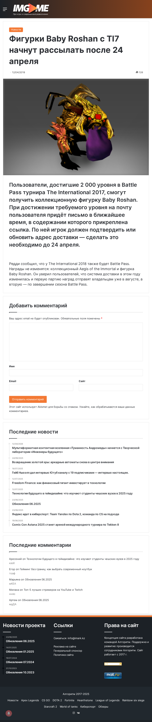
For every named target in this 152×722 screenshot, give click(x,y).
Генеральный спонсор (68, 650)
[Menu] (5, 10)
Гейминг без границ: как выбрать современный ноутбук (56, 569)
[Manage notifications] (9, 713)
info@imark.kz (76, 638)
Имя (12, 366)
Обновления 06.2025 (38, 579)
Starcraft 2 (50, 706)
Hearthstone (85, 700)
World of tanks (69, 706)
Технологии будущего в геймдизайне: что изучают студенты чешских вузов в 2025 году (83, 558)
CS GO (46, 700)
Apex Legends (30, 700)
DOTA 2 (57, 700)
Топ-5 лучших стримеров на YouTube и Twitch (53, 589)
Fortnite (69, 700)
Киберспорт (88, 706)
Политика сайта (63, 654)
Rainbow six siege (133, 700)
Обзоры (103, 706)
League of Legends (108, 700)
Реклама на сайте (65, 646)
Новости (16, 29)
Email (12, 381)
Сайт (82, 381)
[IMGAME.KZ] (31, 9)
